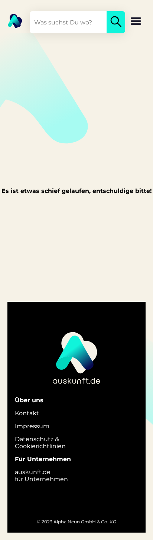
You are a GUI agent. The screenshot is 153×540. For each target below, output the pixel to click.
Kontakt (27, 413)
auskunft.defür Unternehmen (41, 476)
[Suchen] (116, 22)
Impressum (32, 426)
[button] (136, 22)
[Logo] (11, 20)
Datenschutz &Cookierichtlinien (40, 443)
